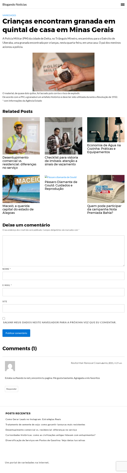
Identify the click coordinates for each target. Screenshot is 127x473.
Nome (6, 269)
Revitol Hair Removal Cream (86, 362)
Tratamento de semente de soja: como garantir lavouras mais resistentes (45, 424)
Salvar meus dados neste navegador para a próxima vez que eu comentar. (59, 322)
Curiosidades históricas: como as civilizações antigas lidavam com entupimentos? (51, 435)
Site (4, 301)
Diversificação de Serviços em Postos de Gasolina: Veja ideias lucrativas (45, 440)
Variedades (9, 15)
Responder (11, 389)
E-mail (7, 285)
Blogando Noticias (14, 4)
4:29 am (118, 363)
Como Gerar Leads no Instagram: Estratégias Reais (33, 419)
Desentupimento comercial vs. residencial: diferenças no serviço (41, 429)
